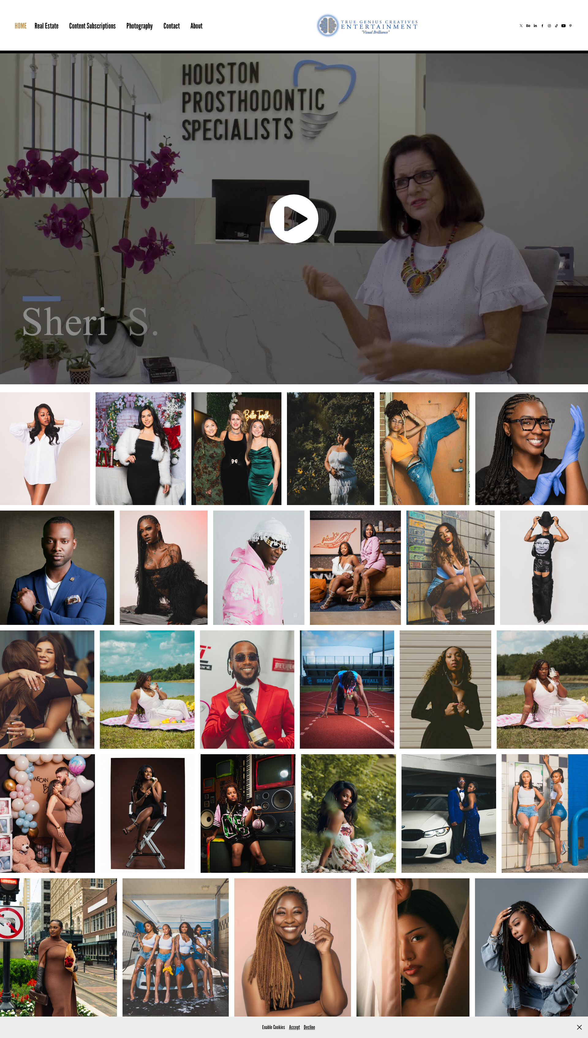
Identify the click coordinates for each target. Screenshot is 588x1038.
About (196, 25)
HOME (21, 25)
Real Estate (46, 25)
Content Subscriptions (92, 25)
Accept (294, 1027)
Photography (139, 25)
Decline (309, 1027)
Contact (172, 25)
